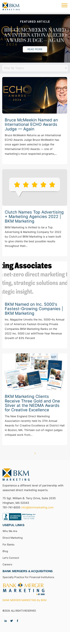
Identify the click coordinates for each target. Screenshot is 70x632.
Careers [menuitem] (7, 564)
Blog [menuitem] (5, 551)
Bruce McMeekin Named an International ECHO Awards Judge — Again (35, 35)
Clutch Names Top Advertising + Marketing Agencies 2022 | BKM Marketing (34, 216)
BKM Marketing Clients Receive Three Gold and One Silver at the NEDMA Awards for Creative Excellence (32, 403)
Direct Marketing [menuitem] (13, 537)
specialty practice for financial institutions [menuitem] (28, 577)
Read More (35, 49)
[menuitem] (24, 589)
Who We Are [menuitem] (10, 531)
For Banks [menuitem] (8, 544)
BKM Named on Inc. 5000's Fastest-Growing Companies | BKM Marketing (34, 309)
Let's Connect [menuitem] (11, 557)
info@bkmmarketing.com (37, 507)
